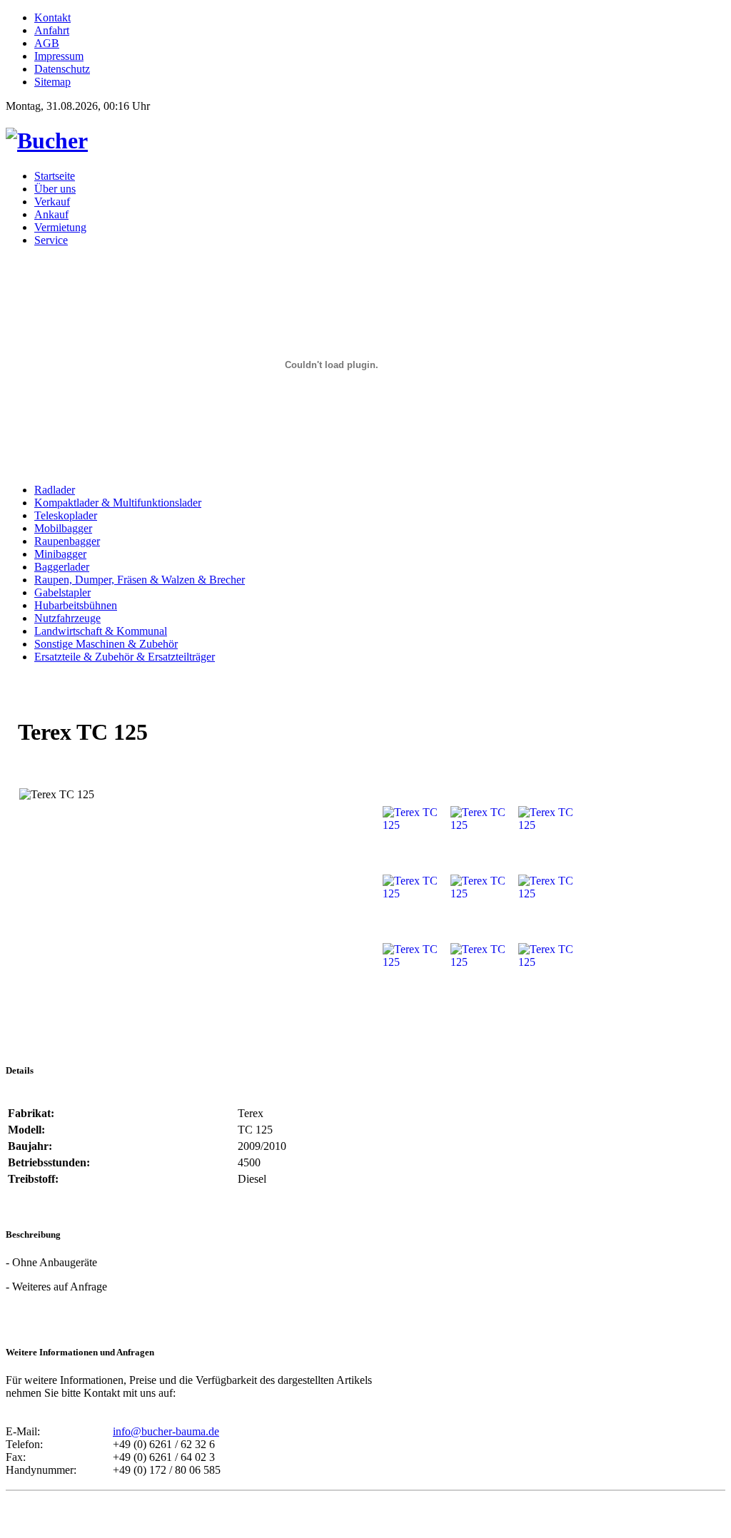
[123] (47, 140)
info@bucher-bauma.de (166, 1431)
